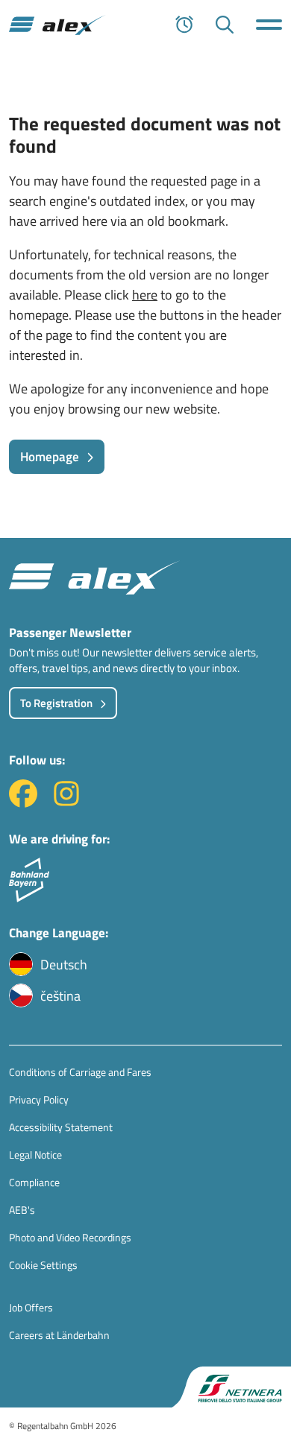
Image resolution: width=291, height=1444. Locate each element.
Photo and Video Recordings (70, 1237)
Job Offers (31, 1307)
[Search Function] (225, 24)
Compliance (34, 1182)
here (144, 295)
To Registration (56, 703)
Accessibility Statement (61, 1127)
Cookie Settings (43, 1265)
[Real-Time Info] (184, 24)
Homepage (49, 456)
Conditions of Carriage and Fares (80, 1072)
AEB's (22, 1209)
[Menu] (269, 24)
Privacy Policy (39, 1099)
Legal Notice (35, 1154)
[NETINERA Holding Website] (231, 1387)
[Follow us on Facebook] (23, 803)
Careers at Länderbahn (59, 1335)
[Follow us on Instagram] (66, 803)
